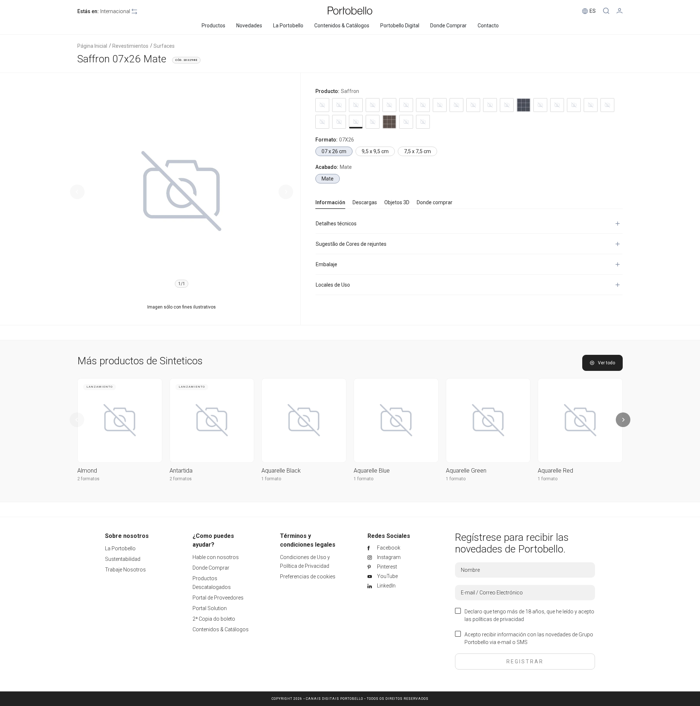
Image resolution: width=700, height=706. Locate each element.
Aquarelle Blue (372, 470)
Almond (87, 470)
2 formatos (88, 478)
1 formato (271, 478)
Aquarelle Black (281, 470)
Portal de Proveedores (218, 598)
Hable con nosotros (215, 557)
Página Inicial (92, 46)
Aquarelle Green (466, 470)
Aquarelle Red (555, 470)
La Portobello (120, 548)
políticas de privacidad (498, 619)
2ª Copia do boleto (213, 619)
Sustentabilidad (122, 559)
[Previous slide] (77, 192)
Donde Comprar (210, 568)
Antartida (181, 470)
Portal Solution (209, 608)
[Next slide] (286, 192)
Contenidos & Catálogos (220, 629)
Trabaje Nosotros (125, 570)
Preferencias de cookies (307, 576)
